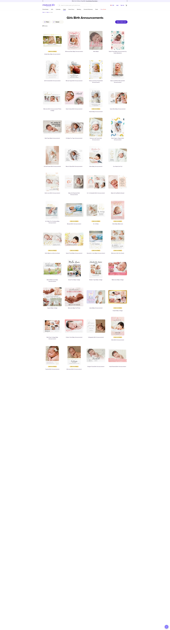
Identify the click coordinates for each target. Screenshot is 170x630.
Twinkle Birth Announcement (52, 369)
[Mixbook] (48, 5)
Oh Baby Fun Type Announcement (74, 138)
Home (43, 12)
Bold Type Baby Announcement (52, 138)
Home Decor (71, 9)
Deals (96, 9)
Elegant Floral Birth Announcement (95, 366)
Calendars (58, 9)
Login (117, 5)
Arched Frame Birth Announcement (52, 166)
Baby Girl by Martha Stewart (117, 193)
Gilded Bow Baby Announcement (52, 54)
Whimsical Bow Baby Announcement (74, 51)
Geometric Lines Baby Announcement (96, 253)
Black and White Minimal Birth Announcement (117, 81)
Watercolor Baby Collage (118, 280)
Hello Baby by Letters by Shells (52, 253)
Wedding (79, 9)
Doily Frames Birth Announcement (74, 109)
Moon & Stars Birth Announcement (74, 166)
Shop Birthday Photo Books (91, 1)
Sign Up (122, 5)
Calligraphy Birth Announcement (96, 337)
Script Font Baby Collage (74, 280)
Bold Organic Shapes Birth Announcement (117, 139)
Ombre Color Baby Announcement (74, 337)
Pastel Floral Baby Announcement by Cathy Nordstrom (118, 52)
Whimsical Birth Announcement (74, 369)
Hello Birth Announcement (117, 340)
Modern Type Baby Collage (95, 280)
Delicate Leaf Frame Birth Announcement (96, 139)
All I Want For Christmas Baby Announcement (52, 222)
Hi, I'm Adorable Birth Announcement (96, 193)
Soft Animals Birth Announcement (52, 80)
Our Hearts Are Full (117, 166)
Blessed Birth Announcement (74, 224)
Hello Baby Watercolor (117, 224)
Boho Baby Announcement (95, 166)
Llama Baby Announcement (96, 308)
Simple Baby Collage (118, 310)
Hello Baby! (96, 51)
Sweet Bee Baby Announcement (118, 109)
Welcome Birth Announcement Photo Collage (52, 109)
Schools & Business (88, 9)
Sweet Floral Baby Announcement (74, 253)
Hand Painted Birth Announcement (117, 366)
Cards (64, 9)
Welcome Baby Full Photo (74, 308)
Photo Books (45, 9)
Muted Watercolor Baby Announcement (52, 280)
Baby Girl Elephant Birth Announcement (74, 193)
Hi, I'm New (96, 224)
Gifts (52, 9)
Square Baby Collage (52, 308)
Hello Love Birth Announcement (52, 193)
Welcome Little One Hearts (117, 253)
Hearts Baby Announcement (96, 111)
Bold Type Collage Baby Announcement (52, 338)
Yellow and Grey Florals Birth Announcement (96, 81)
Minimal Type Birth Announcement (74, 80)
